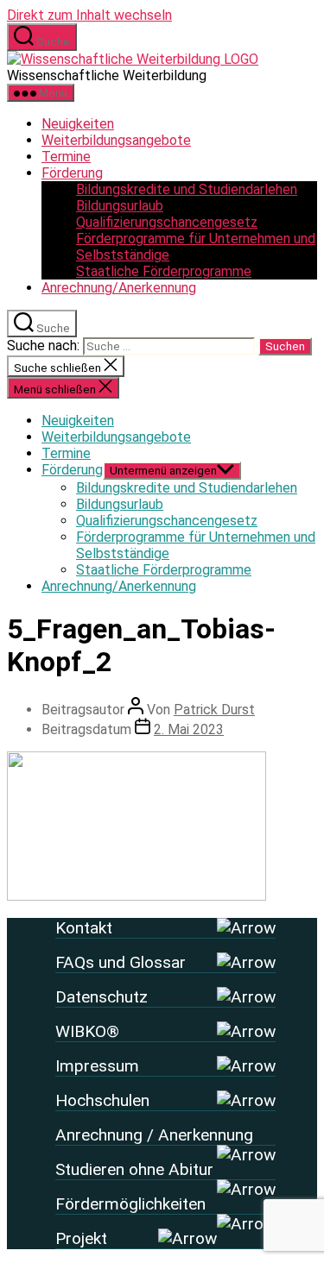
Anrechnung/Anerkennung (118, 288)
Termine (66, 156)
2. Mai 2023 (189, 729)
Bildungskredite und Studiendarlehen (186, 189)
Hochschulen (102, 1100)
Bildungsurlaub (119, 206)
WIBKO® (87, 1031)
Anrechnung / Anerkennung (154, 1135)
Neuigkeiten (77, 124)
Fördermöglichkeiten (130, 1204)
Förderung (72, 173)
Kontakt (83, 928)
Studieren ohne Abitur (134, 1169)
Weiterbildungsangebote (116, 140)
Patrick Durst (214, 709)
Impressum (97, 1066)
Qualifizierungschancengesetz (166, 222)
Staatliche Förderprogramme (163, 271)
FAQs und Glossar (120, 962)
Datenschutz (101, 997)
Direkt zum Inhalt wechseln (89, 15)
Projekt (81, 1238)
